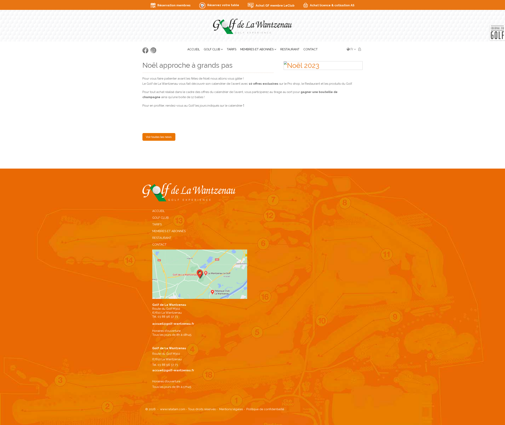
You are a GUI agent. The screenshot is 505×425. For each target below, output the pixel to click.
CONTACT (159, 244)
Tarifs (231, 49)
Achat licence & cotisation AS (332, 5)
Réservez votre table (223, 5)
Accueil (193, 49)
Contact (310, 49)
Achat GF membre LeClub (275, 5)
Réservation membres (174, 5)
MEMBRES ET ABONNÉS (169, 231)
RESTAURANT (161, 238)
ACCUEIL (158, 211)
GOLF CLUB (160, 218)
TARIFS (157, 224)
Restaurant (289, 49)
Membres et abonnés (257, 49)
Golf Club (212, 49)
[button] (359, 49)
